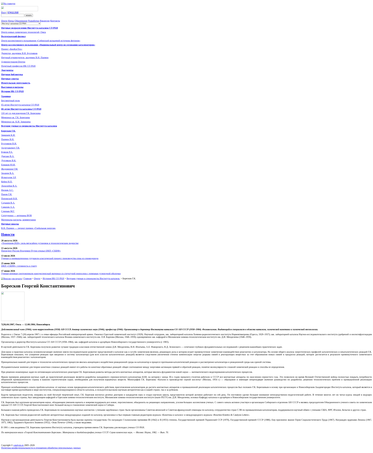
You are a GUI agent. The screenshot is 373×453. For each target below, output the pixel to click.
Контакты (55, 21)
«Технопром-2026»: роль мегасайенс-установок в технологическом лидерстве (40, 243)
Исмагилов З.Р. (8, 177)
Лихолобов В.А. (9, 186)
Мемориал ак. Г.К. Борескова (15, 117)
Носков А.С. (7, 190)
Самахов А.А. (8, 207)
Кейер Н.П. (6, 181)
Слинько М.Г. (8, 211)
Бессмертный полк (10, 100)
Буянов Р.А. (7, 152)
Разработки (33, 21)
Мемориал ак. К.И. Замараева (16, 121)
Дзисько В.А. (7, 156)
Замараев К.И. (8, 135)
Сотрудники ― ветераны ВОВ (16, 215)
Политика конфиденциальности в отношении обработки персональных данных (41, 448)
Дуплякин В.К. (8, 160)
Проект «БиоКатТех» (11, 49)
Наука (11, 21)
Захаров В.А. (7, 173)
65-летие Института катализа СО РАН (20, 105)
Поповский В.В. (9, 198)
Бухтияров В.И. (9, 143)
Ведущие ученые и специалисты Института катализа (93, 278)
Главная (27, 278)
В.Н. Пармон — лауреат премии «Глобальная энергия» (28, 228)
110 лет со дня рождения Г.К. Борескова (21, 113)
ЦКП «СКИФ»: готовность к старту (19, 266)
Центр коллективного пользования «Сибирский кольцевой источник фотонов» (40, 40)
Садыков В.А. (8, 203)
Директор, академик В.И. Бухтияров (19, 53)
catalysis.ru (18, 445)
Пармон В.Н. (7, 139)
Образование (21, 21)
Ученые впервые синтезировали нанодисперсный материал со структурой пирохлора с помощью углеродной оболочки (61, 273)
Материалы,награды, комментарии (18, 219)
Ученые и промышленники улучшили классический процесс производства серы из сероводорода (49, 258)
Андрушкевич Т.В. (10, 148)
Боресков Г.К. (8, 131)
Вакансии (45, 21)
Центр (4, 21)
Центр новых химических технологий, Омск (23, 32)
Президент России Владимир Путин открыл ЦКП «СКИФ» (31, 251)
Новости (8, 234)
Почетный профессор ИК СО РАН (18, 66)
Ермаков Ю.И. (8, 164)
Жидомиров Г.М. (9, 169)
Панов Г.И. (6, 194)
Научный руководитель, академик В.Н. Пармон (25, 57)
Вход (3, 12)
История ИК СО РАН (53, 278)
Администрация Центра (13, 62)
